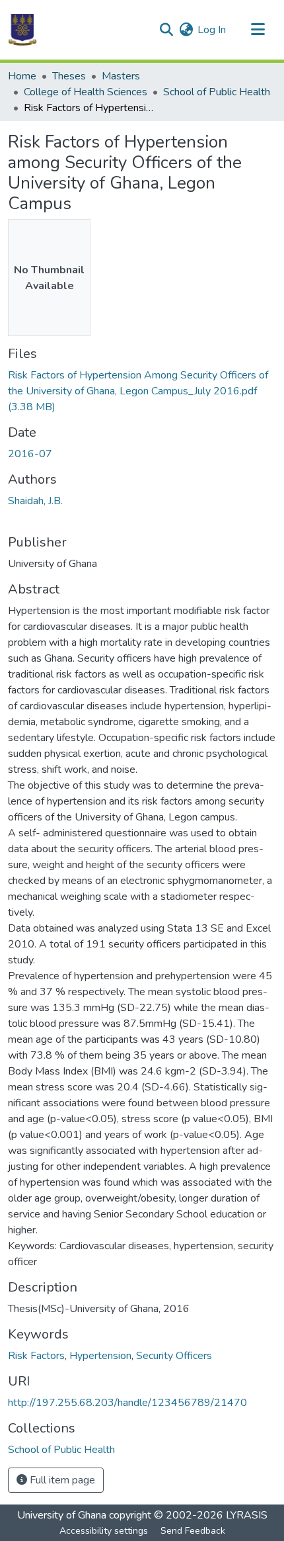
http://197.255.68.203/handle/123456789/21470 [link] (127, 1402)
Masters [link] (121, 76)
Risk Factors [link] (36, 1355)
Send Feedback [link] (192, 1530)
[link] (142, 391)
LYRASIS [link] (246, 1515)
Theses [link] (69, 76)
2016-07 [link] (30, 454)
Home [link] (22, 76)
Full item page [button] (61, 1480)
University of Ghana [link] (61, 1515)
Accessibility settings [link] (103, 1530)
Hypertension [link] (100, 1355)
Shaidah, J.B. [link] (35, 501)
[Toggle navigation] (257, 29)
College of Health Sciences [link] (85, 92)
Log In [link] (211, 29)
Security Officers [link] (174, 1355)
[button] (22, 29)
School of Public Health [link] (216, 92)
